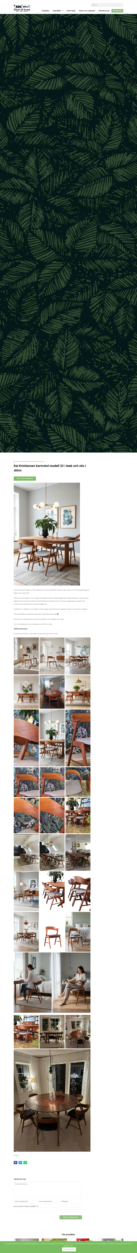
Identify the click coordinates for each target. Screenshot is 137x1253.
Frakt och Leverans (87, 11)
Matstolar (24, 461)
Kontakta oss (103, 11)
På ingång (35, 461)
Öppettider (70, 11)
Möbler (29, 461)
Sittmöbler (41, 461)
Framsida (45, 11)
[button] (15, 1162)
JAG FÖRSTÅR (69, 1249)
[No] (134, 1247)
